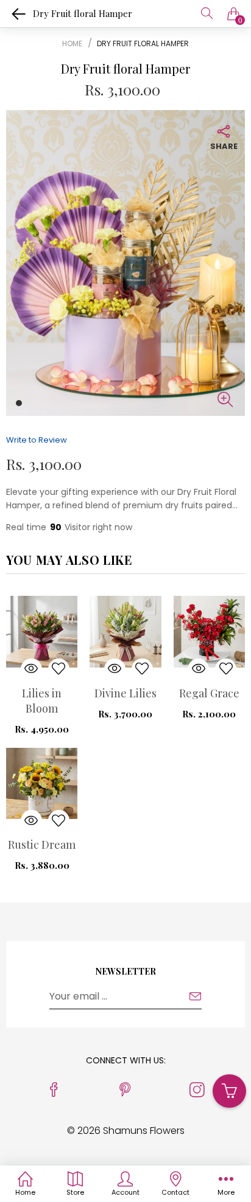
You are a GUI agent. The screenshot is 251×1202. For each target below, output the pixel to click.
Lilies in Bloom (42, 701)
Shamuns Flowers (144, 1131)
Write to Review (36, 440)
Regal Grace (209, 693)
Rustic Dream (42, 844)
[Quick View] (31, 669)
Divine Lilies (125, 693)
